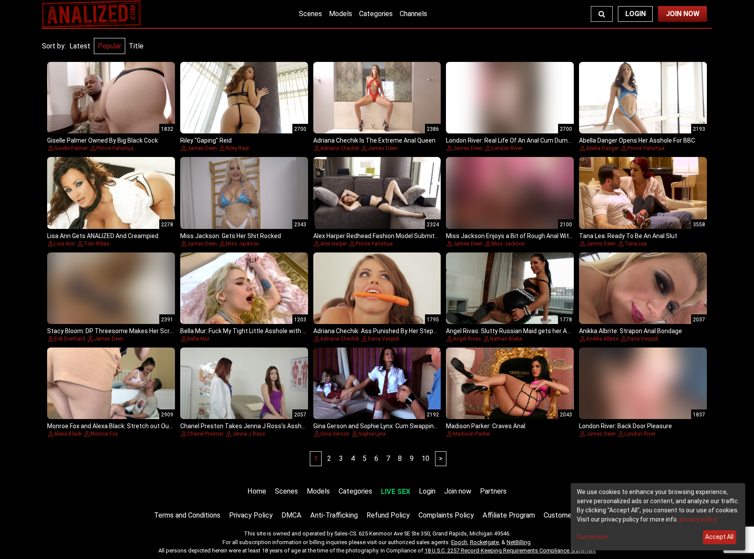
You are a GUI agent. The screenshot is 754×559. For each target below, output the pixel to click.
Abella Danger (602, 148)
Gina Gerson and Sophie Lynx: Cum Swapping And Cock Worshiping (405, 426)
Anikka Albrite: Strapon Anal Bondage (630, 330)
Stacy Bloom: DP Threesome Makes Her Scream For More (127, 330)
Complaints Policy (446, 515)
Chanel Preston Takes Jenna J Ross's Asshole (245, 426)
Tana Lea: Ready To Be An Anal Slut (628, 235)
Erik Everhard (69, 339)
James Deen (202, 148)
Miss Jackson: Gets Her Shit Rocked (230, 235)
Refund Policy (388, 515)
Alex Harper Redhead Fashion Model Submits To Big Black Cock (401, 235)
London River (506, 148)
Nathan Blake (506, 339)
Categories (376, 14)
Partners (493, 491)
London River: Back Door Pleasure (625, 426)
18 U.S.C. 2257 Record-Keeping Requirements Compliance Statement (510, 550)
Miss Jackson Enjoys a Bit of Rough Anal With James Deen (527, 235)
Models (340, 14)
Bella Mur (198, 339)
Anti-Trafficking (334, 515)
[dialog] (658, 516)
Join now (457, 491)
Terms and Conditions (187, 515)
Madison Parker (471, 434)
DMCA (291, 515)
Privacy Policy (251, 515)
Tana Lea (635, 244)
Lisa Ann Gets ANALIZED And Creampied (102, 235)
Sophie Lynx (372, 434)
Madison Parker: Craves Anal (485, 426)
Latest (79, 46)
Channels (413, 14)
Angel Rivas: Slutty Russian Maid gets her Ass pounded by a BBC (535, 330)
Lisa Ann (64, 244)
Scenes (310, 14)
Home (256, 491)
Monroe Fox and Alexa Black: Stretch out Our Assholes (123, 426)
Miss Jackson (242, 244)
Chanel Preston (205, 434)
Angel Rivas (467, 339)
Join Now (682, 14)
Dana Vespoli (383, 339)
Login (635, 14)
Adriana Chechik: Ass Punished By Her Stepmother (383, 330)
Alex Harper (333, 244)
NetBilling (519, 542)
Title (136, 46)
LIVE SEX (395, 491)
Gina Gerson (335, 434)
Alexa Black (68, 434)
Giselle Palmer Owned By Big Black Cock (102, 140)
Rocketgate (484, 542)
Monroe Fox (104, 434)
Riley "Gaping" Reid (206, 140)
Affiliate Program (509, 515)
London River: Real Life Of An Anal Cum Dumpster (514, 140)
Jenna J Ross (248, 434)
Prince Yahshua (115, 148)
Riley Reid (237, 148)
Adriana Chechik (339, 148)
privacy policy (698, 519)
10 (425, 458)
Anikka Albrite (602, 339)
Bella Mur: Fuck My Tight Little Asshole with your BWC (254, 330)
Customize (592, 536)
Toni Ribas (97, 244)
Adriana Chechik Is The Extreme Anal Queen (374, 140)
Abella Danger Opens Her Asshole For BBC (637, 140)
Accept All (719, 536)
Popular (109, 46)
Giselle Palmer (71, 148)
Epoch (459, 542)
